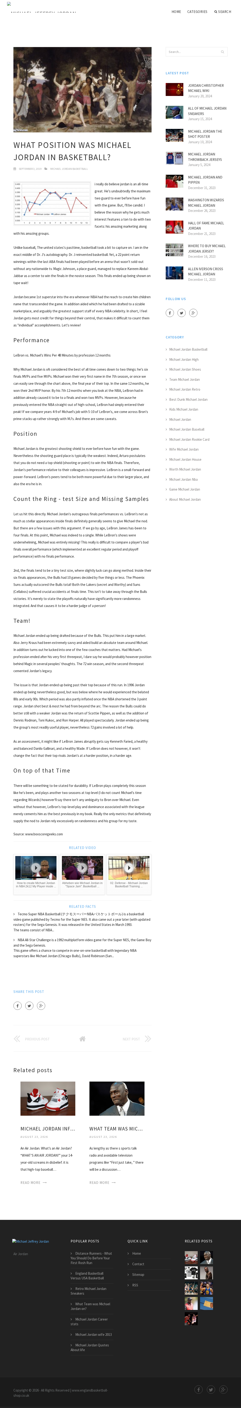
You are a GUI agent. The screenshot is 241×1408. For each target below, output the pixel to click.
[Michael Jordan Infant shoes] (47, 1098)
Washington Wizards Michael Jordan (206, 203)
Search (224, 11)
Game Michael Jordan (184, 489)
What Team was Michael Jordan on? (116, 1129)
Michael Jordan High (184, 359)
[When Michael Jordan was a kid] (191, 1272)
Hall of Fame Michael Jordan (206, 226)
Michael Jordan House (185, 459)
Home (176, 11)
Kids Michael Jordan (183, 409)
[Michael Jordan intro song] (206, 1288)
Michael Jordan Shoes (185, 369)
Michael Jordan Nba (183, 479)
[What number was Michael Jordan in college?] (206, 1303)
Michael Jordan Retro (184, 389)
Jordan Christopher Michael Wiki (206, 88)
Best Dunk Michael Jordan (188, 399)
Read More (30, 1182)
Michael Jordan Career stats (89, 1321)
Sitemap (138, 1274)
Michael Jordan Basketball (69, 169)
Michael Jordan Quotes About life (90, 1347)
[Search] (222, 51)
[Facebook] (17, 1006)
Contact (138, 1264)
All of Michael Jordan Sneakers (207, 111)
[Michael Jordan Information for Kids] (206, 1272)
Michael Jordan (180, 419)
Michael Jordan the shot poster (205, 134)
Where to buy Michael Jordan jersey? (207, 249)
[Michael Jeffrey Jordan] (41, 7)
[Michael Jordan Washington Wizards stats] (191, 1288)
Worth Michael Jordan (185, 469)
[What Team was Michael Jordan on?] (116, 1098)
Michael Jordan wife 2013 (93, 1334)
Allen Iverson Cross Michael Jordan (205, 272)
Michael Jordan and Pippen (205, 180)
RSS (135, 1285)
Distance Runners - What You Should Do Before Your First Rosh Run (91, 1258)
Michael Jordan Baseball (186, 429)
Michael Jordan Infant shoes (47, 1129)
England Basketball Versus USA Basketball (87, 1275)
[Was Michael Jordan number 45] (191, 1303)
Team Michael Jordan (184, 379)
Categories (197, 11)
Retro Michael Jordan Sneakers (88, 1291)
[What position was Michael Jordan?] (191, 1318)
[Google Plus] (41, 1006)
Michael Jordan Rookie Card (189, 439)
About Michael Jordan (185, 499)
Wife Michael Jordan (184, 449)
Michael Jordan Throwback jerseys (205, 157)
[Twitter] (29, 1006)
